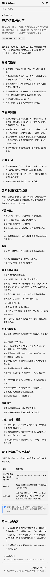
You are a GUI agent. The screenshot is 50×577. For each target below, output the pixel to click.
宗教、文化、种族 (11, 419)
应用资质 (5, 461)
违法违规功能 (9, 329)
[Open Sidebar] (47, 3)
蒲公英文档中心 (8, 3)
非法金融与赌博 (10, 270)
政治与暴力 (7, 210)
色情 (4, 246)
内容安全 (7, 160)
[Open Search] (43, 3)
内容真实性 (9, 112)
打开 (20, 38)
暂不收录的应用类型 (14, 190)
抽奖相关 (6, 403)
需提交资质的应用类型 (16, 452)
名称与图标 (9, 62)
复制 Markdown (10, 38)
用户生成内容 (10, 521)
